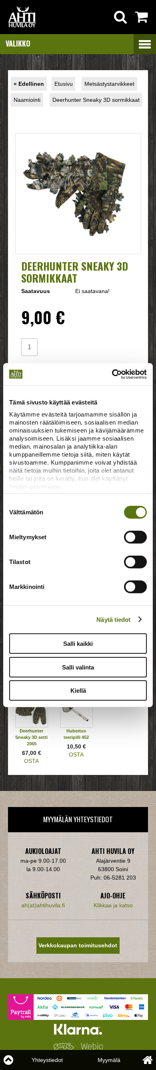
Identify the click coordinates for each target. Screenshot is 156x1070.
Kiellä (78, 690)
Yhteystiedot (47, 1060)
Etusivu (63, 84)
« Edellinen (29, 84)
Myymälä (109, 1060)
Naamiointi (27, 100)
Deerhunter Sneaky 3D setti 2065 (31, 737)
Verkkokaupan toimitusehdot (77, 945)
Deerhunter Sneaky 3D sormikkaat (96, 100)
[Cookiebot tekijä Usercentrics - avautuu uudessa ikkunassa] (112, 374)
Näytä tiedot (113, 619)
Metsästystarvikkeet (109, 84)
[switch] (135, 537)
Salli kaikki (78, 643)
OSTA (31, 761)
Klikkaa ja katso (113, 905)
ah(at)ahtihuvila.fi (43, 905)
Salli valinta (78, 666)
